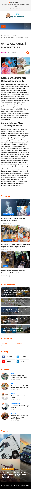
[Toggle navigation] (3, 26)
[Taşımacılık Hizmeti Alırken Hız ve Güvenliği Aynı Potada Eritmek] (15, 458)
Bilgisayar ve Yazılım (8, 213)
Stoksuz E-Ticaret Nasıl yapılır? (19, 396)
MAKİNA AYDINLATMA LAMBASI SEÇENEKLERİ (19, 376)
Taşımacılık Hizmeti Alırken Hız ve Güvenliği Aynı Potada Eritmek (15, 474)
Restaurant (14, 413)
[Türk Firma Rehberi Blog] (15, 16)
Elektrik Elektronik (15, 403)
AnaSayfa (6, 35)
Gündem (5, 266)
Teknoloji (19, 343)
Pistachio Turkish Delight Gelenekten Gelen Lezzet (19, 386)
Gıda (12, 383)
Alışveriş (13, 393)
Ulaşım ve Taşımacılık (8, 468)
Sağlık (14, 35)
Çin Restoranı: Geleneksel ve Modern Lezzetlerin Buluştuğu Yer (19, 417)
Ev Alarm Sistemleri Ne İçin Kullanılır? (20, 406)
